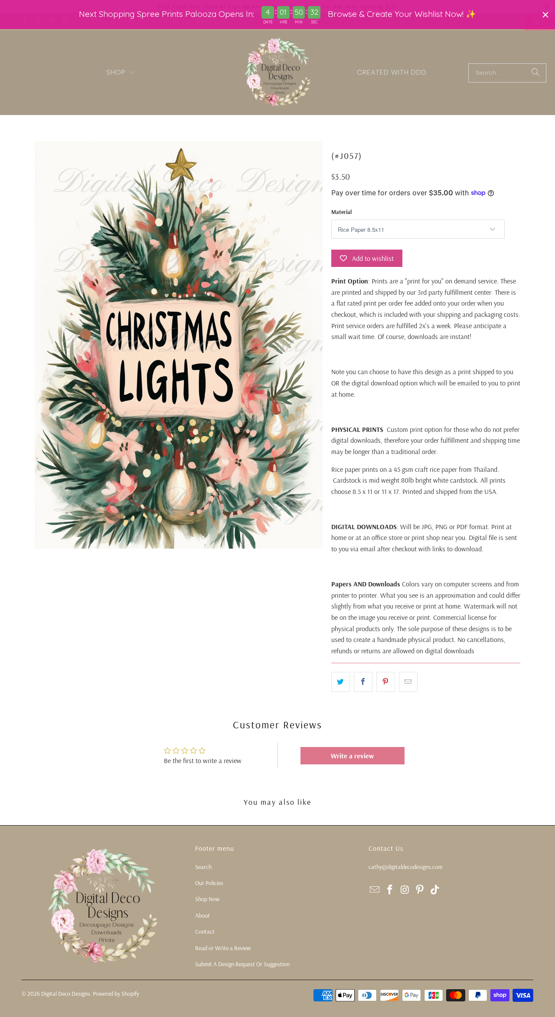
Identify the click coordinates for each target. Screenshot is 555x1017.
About (202, 915)
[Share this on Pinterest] (385, 682)
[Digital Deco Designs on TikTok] (435, 890)
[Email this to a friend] (408, 682)
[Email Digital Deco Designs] (375, 890)
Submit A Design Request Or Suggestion (242, 964)
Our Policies (209, 883)
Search (203, 867)
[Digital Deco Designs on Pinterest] (420, 890)
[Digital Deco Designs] (278, 73)
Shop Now (207, 899)
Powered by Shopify (116, 993)
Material (341, 211)
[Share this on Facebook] (363, 682)
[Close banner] (545, 15)
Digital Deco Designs (65, 993)
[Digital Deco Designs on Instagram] (404, 890)
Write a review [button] (352, 755)
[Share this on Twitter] (340, 682)
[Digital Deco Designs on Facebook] (390, 890)
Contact (205, 931)
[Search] (535, 72)
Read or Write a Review (223, 948)
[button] (120, 73)
